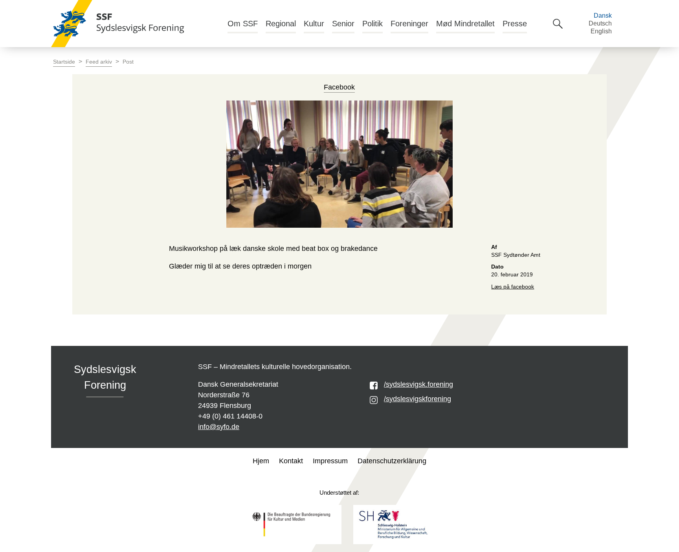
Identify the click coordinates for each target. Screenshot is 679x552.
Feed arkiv (99, 62)
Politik (372, 23)
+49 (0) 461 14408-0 (230, 416)
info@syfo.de (218, 427)
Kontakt (291, 461)
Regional (281, 23)
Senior (343, 23)
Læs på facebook (512, 287)
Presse (515, 23)
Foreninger (409, 23)
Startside (64, 62)
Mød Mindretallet (465, 23)
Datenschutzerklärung (392, 461)
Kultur (314, 23)
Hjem (261, 461)
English (601, 31)
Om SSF (243, 23)
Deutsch (600, 23)
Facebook (339, 87)
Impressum (330, 461)
